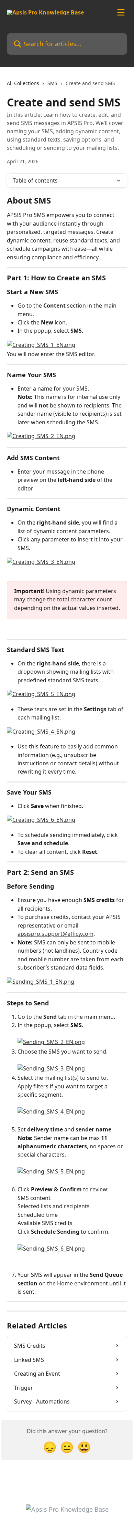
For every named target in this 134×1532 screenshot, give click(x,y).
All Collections (23, 83)
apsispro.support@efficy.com (55, 934)
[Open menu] (121, 12)
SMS (52, 83)
